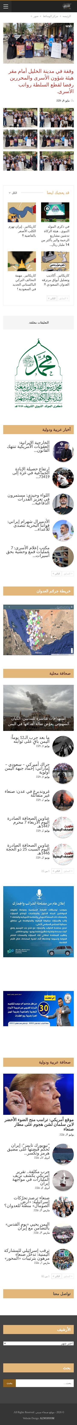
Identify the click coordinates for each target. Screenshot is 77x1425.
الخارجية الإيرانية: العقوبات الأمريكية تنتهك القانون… (28, 447)
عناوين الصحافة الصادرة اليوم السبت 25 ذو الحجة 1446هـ (28, 849)
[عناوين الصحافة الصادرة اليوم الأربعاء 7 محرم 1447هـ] (63, 827)
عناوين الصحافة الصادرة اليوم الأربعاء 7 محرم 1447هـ (28, 823)
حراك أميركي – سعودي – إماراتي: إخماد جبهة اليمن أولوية (27, 769)
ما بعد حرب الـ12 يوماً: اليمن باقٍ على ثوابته (30, 740)
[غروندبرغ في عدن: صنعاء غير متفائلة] (63, 800)
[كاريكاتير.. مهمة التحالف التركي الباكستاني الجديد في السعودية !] (22, 261)
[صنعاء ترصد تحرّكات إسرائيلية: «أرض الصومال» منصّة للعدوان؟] (63, 1207)
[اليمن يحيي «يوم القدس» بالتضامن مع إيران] (63, 1233)
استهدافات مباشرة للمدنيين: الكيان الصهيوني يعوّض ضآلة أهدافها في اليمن (38, 721)
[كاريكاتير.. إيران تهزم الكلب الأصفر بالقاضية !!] (22, 212)
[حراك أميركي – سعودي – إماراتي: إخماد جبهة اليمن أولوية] (63, 773)
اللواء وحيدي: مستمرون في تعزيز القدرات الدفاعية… (28, 499)
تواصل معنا (62, 1294)
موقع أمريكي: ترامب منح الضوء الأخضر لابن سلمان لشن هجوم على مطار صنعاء (39, 1125)
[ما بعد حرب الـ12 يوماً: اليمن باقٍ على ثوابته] (63, 746)
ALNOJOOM (47, 1418)
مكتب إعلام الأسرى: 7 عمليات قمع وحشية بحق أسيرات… (28, 552)
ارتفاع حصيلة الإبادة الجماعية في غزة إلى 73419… (31, 473)
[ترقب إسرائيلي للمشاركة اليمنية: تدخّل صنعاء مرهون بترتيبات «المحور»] (63, 1259)
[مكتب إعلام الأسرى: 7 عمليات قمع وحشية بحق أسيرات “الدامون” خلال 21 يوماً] (63, 557)
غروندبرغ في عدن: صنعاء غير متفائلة (27, 794)
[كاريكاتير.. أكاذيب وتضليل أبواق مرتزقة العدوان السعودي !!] (55, 261)
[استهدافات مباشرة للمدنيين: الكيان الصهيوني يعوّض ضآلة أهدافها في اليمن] (38, 708)
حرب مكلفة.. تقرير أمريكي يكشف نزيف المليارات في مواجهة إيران (31, 1178)
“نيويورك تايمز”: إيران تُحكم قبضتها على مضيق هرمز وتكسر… (28, 1149)
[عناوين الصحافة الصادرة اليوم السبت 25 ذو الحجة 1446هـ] (63, 854)
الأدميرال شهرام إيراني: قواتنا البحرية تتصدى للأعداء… (28, 526)
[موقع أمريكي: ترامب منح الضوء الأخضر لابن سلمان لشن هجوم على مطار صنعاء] (38, 1094)
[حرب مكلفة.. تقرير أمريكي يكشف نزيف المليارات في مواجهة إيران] (63, 1181)
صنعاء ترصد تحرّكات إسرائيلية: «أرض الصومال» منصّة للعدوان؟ (27, 1202)
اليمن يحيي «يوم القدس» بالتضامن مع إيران (27, 1226)
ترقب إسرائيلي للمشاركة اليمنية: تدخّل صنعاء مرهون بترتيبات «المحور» (27, 1255)
